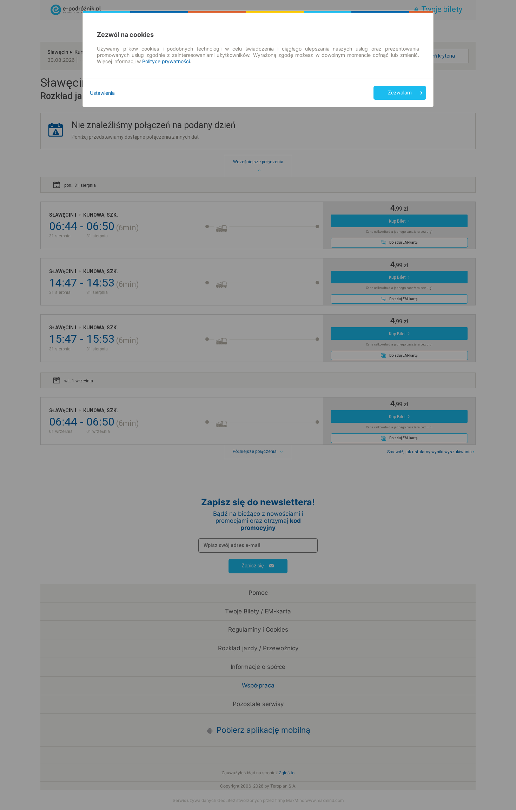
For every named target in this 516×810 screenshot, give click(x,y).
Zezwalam (400, 93)
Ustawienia (102, 93)
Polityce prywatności (166, 61)
